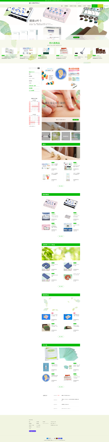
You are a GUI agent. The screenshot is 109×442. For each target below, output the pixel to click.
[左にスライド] (27, 53)
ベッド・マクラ (31, 78)
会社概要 (30, 88)
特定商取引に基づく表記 (54, 425)
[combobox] (34, 68)
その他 (30, 83)
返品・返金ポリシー (53, 423)
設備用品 (30, 80)
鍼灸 (29, 74)
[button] (76, 3)
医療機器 (30, 76)
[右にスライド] (81, 53)
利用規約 (44, 421)
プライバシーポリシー (46, 423)
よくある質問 (31, 90)
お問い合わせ (38, 426)
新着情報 (37, 423)
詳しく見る (61, 186)
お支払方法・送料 (32, 85)
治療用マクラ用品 (31, 425)
